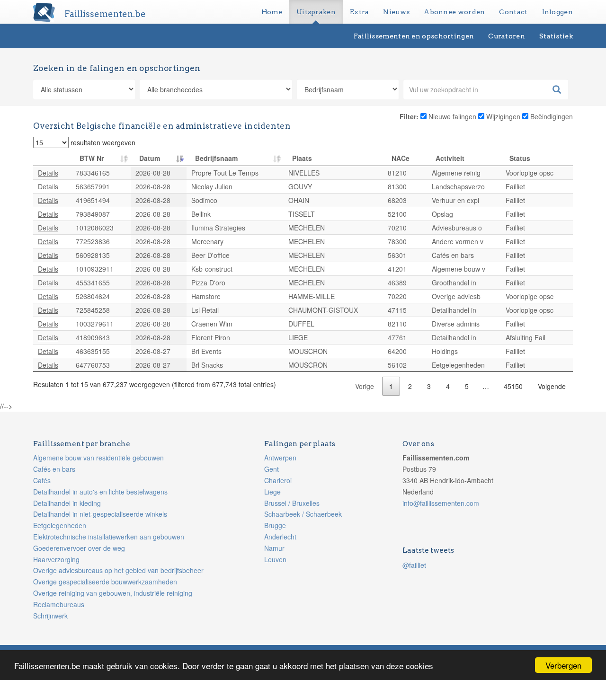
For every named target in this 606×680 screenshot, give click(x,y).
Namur (274, 548)
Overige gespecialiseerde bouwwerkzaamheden (105, 581)
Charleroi (278, 480)
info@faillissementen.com (440, 503)
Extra (359, 12)
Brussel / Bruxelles (292, 503)
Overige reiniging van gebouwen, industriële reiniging (112, 593)
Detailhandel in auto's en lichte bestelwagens (100, 491)
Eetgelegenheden (59, 525)
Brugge (275, 525)
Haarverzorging (56, 559)
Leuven (275, 559)
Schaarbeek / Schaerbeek (303, 514)
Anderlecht (280, 536)
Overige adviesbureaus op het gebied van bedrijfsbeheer (118, 570)
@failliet (414, 565)
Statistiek (556, 36)
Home (271, 12)
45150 (513, 386)
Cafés (42, 480)
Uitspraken (316, 12)
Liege (272, 491)
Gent (271, 469)
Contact (513, 12)
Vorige (364, 386)
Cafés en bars (54, 469)
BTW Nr (92, 158)
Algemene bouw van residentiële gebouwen (98, 457)
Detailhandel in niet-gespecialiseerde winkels (100, 514)
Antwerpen (280, 457)
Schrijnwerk (50, 615)
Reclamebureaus (58, 604)
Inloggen (557, 12)
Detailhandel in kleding (67, 503)
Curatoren (506, 36)
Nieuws (396, 12)
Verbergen (563, 665)
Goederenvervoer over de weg (79, 548)
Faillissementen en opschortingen (414, 36)
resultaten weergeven (102, 142)
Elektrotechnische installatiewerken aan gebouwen (108, 536)
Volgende (552, 386)
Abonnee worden (454, 12)
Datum (149, 158)
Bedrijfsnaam (216, 158)
